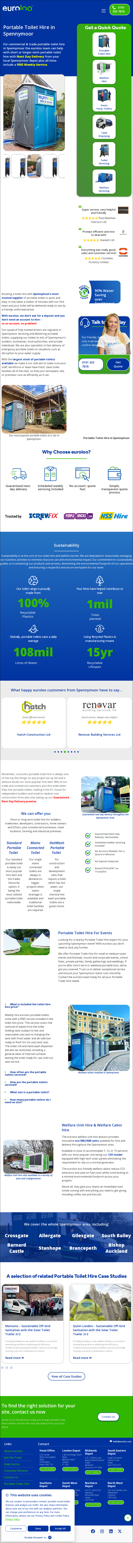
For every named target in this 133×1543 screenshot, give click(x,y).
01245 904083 (47, 1469)
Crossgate (16, 1235)
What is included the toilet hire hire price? (28, 1005)
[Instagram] (102, 1531)
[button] (105, 9)
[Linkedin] (111, 1531)
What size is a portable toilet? (29, 1092)
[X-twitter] (120, 1531)
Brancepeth (83, 1248)
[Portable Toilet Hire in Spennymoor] (26, 954)
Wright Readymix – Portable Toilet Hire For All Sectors (97, 1328)
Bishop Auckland (116, 1248)
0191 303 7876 (118, 9)
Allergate (50, 1235)
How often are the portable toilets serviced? (25, 1073)
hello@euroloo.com (122, 1441)
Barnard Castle (16, 1248)
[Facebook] (93, 1531)
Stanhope (50, 1248)
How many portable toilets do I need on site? (28, 1101)
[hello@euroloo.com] (111, 1441)
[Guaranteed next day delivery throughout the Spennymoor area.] (105, 794)
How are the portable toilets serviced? (26, 1083)
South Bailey (116, 1235)
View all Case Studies (66, 1376)
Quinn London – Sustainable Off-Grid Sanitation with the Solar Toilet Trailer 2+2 (31, 1330)
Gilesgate (83, 1235)
